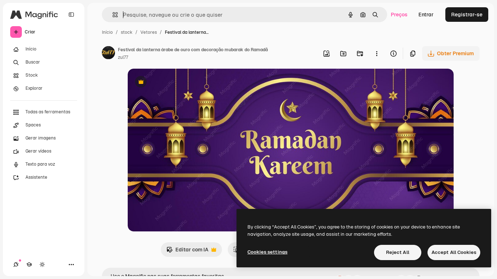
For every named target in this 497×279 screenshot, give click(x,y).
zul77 (123, 57)
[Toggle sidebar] (71, 14)
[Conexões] (16, 264)
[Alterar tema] (42, 264)
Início (107, 32)
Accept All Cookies (454, 252)
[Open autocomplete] (112, 14)
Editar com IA (187, 251)
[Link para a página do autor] (108, 53)
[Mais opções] (376, 53)
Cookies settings (267, 252)
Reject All (397, 252)
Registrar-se (466, 14)
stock (126, 32)
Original (174, 82)
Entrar (426, 14)
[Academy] (29, 264)
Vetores (148, 32)
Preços (399, 14)
